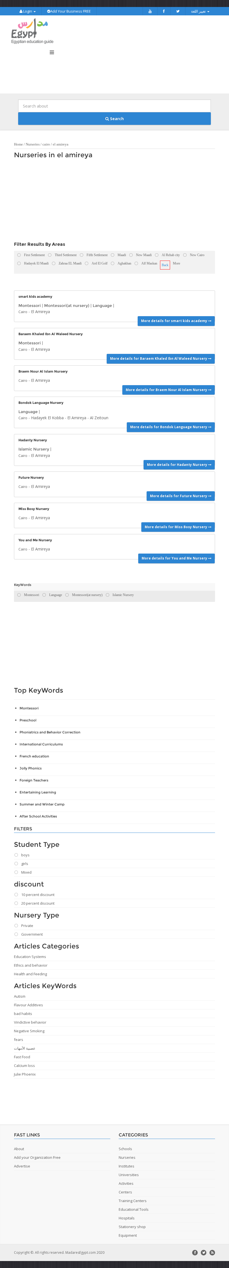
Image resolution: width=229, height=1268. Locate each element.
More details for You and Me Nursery (175, 558)
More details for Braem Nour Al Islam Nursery (167, 389)
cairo (46, 144)
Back (165, 265)
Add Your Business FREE (70, 11)
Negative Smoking (29, 1030)
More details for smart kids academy (174, 320)
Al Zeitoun (99, 417)
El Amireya (40, 311)
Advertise (22, 1166)
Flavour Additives (28, 1004)
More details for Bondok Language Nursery (169, 427)
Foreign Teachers (34, 780)
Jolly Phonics (31, 768)
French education (34, 756)
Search (116, 118)
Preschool (28, 720)
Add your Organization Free (37, 1157)
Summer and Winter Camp (42, 804)
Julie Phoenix (25, 1074)
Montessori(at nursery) (66, 305)
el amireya (60, 144)
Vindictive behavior (30, 1022)
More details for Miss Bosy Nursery (176, 527)
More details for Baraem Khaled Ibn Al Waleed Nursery (159, 358)
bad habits (23, 1013)
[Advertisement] (111, 202)
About (19, 1148)
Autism (19, 996)
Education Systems (30, 956)
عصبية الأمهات (24, 1048)
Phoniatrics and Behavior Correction (50, 732)
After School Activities (38, 816)
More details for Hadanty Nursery (177, 464)
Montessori (29, 305)
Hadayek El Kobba (47, 417)
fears (18, 1039)
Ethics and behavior (30, 965)
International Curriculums (41, 744)
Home (18, 144)
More (176, 263)
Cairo (22, 311)
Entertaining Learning (38, 792)
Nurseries (33, 144)
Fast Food (22, 1056)
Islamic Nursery (33, 449)
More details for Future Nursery (179, 496)
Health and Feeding (30, 973)
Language (102, 305)
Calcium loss (24, 1065)
